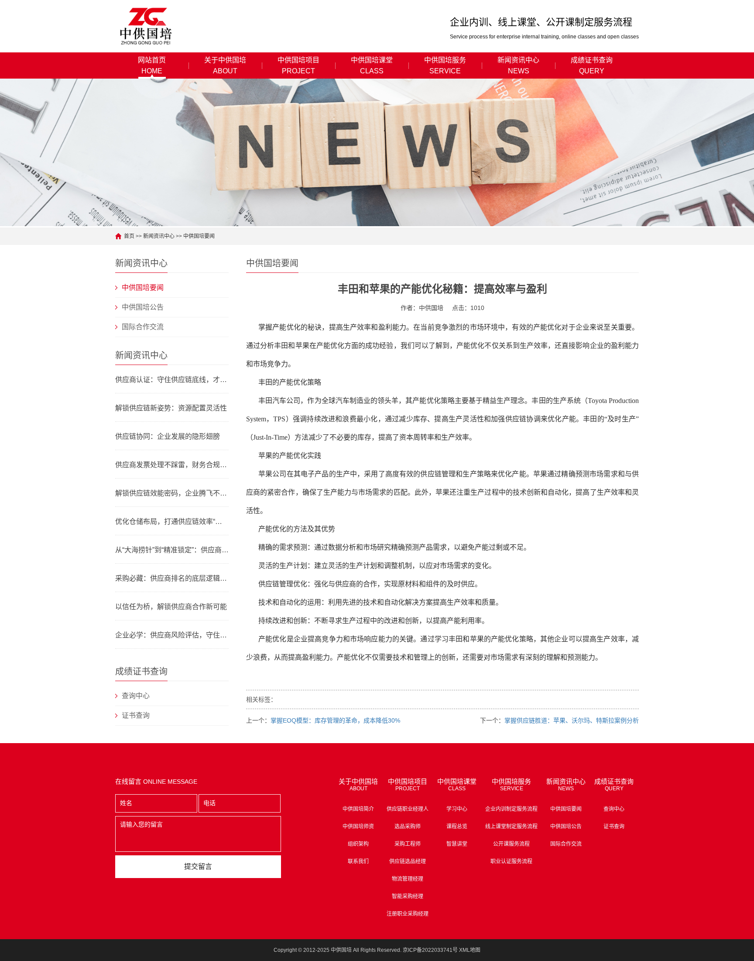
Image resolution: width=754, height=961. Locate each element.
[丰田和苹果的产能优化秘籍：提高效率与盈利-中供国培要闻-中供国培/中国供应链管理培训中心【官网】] (146, 26)
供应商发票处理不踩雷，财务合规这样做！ (172, 464)
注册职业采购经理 (407, 914)
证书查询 (136, 715)
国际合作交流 (143, 327)
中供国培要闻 (199, 236)
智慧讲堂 (456, 844)
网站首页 (152, 65)
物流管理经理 (407, 879)
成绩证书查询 (592, 65)
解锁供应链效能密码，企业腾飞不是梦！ (172, 493)
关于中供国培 (225, 65)
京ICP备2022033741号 (430, 950)
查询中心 (136, 695)
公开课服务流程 (511, 844)
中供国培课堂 (372, 65)
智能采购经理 (407, 896)
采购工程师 (407, 844)
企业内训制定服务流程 (511, 809)
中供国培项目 (298, 65)
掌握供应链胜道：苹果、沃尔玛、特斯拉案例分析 (571, 720)
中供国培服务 (445, 65)
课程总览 (456, 826)
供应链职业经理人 (407, 809)
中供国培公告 (143, 307)
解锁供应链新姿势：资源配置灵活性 (171, 408)
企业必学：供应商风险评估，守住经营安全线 (172, 635)
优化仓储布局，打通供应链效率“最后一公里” (172, 521)
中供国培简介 (358, 809)
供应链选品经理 (407, 861)
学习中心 (456, 809)
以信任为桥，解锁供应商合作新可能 (171, 606)
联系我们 (358, 861)
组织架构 (358, 844)
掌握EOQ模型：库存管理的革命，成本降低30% (335, 720)
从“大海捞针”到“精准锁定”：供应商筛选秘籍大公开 (172, 550)
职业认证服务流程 (511, 861)
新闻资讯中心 (518, 65)
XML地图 (469, 950)
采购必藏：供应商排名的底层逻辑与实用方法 (172, 578)
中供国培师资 (358, 826)
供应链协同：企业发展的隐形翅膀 (167, 436)
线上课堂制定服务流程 (511, 826)
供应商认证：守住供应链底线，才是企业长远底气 (172, 379)
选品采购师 (407, 826)
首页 (129, 236)
